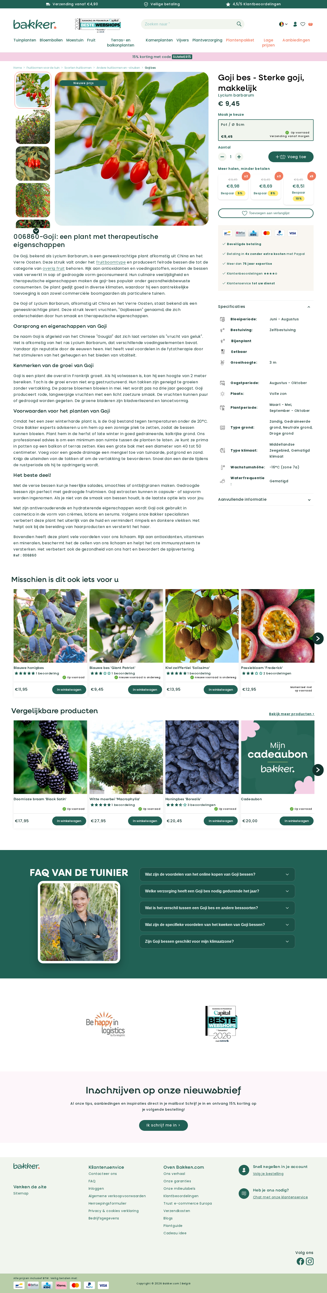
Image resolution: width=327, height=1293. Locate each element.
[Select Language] (283, 26)
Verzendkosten (177, 1210)
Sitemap (20, 1193)
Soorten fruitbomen (78, 68)
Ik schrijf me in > (163, 1125)
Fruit (91, 40)
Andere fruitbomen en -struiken (118, 68)
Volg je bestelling (268, 1173)
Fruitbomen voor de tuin (43, 68)
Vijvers (182, 40)
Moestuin (75, 40)
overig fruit (54, 268)
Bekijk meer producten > (292, 714)
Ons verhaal (174, 1173)
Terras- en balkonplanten (120, 42)
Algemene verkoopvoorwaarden (117, 1196)
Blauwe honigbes (29, 667)
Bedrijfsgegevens (104, 1218)
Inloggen (96, 1188)
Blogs (168, 1218)
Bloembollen (51, 40)
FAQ (92, 1181)
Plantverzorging (207, 40)
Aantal (224, 147)
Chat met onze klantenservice (280, 1197)
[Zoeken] (239, 24)
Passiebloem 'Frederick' (262, 667)
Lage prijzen (268, 42)
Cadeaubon (251, 799)
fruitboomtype (111, 262)
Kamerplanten (159, 40)
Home (17, 68)
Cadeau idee (175, 1233)
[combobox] (192, 24)
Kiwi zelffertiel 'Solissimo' (187, 667)
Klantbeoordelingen (181, 1196)
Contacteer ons (103, 1173)
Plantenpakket (240, 40)
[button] (132, 24)
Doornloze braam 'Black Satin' (40, 799)
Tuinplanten (24, 40)
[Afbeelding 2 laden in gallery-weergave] (33, 90)
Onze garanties (177, 1181)
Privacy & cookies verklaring (114, 1210)
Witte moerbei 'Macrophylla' (115, 799)
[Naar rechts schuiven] (36, 231)
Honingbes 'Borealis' (183, 799)
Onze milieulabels (179, 1188)
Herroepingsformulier (108, 1203)
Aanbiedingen (296, 40)
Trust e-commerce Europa (188, 1203)
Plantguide (173, 1225)
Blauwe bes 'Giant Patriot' (112, 667)
